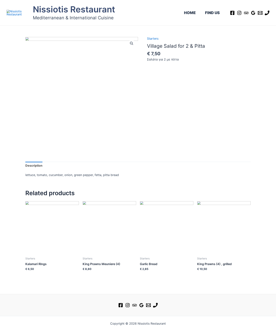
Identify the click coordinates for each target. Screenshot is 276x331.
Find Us (212, 13)
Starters (152, 38)
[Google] (253, 13)
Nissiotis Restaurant (74, 9)
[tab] (33, 166)
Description (33, 165)
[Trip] (246, 13)
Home (190, 13)
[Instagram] (239, 13)
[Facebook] (232, 13)
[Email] (260, 13)
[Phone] (267, 13)
